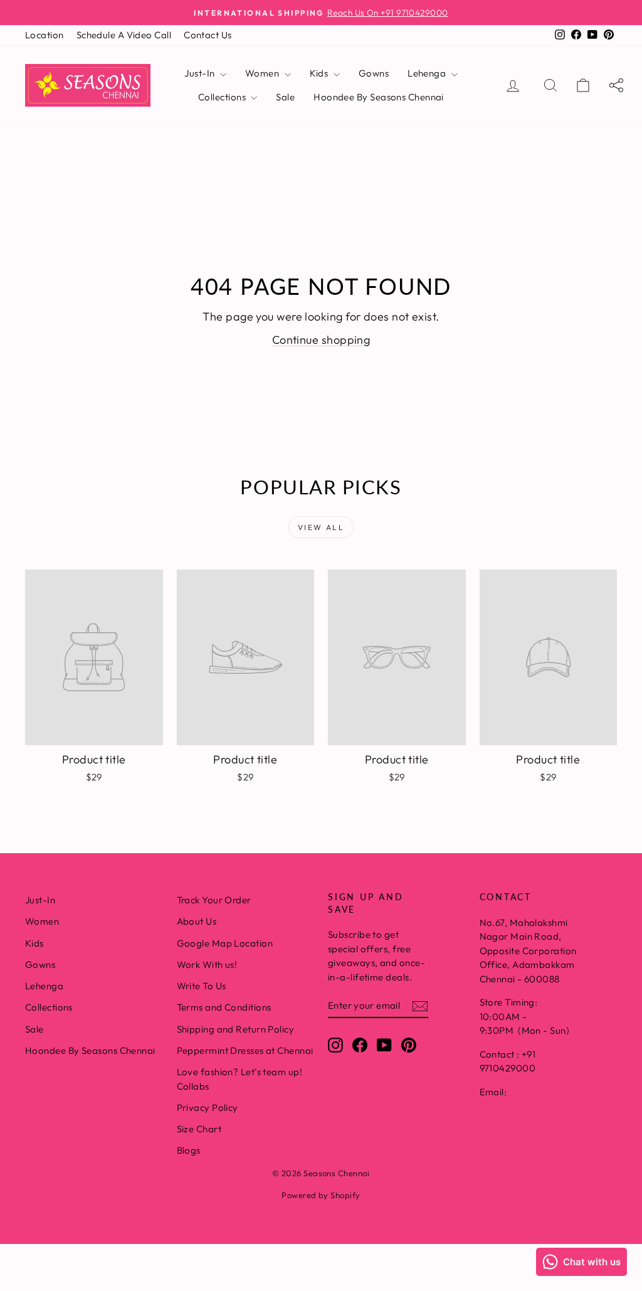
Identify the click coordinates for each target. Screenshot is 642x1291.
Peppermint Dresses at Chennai (245, 1050)
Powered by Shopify (321, 1195)
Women (263, 73)
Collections (223, 97)
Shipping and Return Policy (236, 1029)
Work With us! (207, 964)
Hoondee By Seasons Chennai (378, 97)
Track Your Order (214, 900)
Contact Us (208, 35)
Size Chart (199, 1129)
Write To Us (201, 986)
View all (321, 527)
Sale (285, 97)
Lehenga (428, 73)
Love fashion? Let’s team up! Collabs (240, 1079)
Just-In (200, 73)
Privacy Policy (207, 1107)
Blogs (189, 1150)
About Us (197, 921)
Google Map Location (225, 943)
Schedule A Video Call (123, 35)
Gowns (374, 73)
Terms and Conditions (224, 1007)
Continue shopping (321, 339)
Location (44, 35)
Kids (320, 73)
